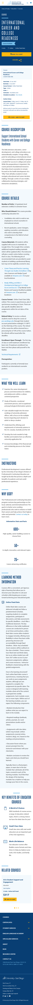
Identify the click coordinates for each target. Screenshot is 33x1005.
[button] (14, 907)
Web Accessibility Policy (9, 985)
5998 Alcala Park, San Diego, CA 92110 (14, 962)
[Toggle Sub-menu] (28, 922)
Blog (4, 949)
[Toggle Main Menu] (3, 3)
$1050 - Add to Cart (17, 117)
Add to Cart (17, 54)
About (5, 944)
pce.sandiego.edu (8, 321)
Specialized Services (10, 939)
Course (4, 15)
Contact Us (7, 959)
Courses (6, 917)
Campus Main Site (7, 991)
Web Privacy (6, 983)
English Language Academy (13, 933)
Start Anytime (6, 888)
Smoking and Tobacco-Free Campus (11, 988)
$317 (6, 894)
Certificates (7, 922)
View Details (19, 95)
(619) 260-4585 (7, 964)
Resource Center (9, 954)
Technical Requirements (10, 354)
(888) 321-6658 (18, 964)
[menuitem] (16, 917)
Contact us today (21, 514)
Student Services (9, 928)
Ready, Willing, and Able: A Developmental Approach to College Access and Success (16, 285)
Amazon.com (17, 276)
